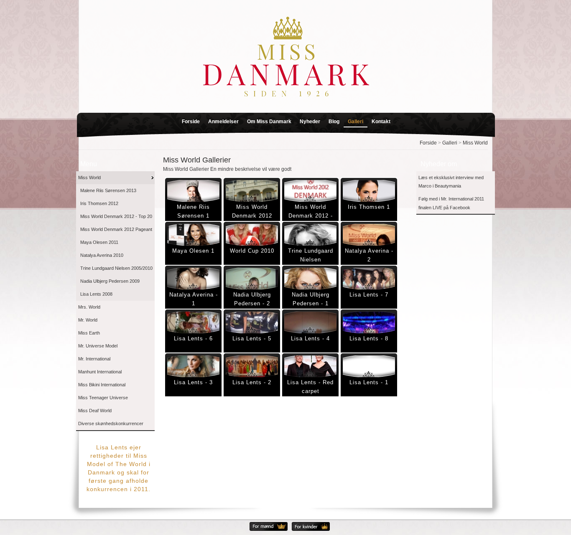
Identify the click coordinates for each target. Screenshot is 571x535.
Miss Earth (89, 332)
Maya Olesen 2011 (99, 242)
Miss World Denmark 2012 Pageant (116, 229)
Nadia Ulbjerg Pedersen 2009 (110, 281)
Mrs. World (89, 306)
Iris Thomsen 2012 (99, 203)
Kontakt (381, 121)
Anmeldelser (223, 121)
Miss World (475, 143)
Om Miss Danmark (269, 121)
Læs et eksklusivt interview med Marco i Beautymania (451, 182)
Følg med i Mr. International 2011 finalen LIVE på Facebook (451, 203)
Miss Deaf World (95, 410)
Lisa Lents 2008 (96, 294)
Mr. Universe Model (97, 345)
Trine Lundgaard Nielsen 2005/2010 (116, 268)
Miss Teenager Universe (103, 397)
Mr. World (87, 319)
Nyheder (310, 121)
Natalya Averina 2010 (101, 255)
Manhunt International (100, 371)
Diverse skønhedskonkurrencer (110, 423)
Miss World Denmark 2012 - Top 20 (116, 216)
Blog (334, 121)
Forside (191, 121)
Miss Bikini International (101, 384)
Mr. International (94, 358)
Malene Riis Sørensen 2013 (108, 190)
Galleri (355, 121)
